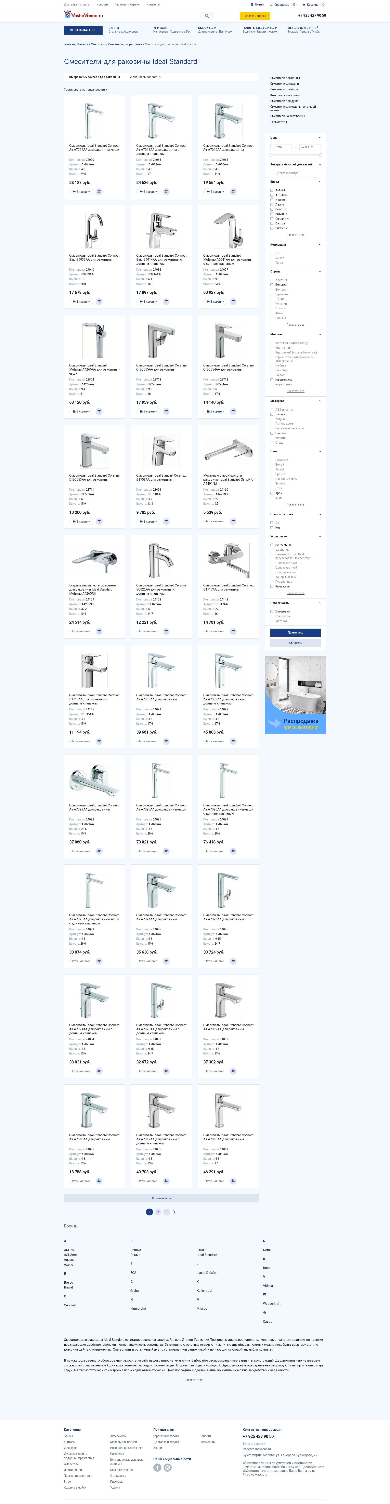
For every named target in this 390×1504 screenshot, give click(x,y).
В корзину (83, 191)
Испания (281, 303)
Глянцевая (282, 611)
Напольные (161, 31)
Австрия (281, 280)
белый (279, 469)
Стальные (115, 31)
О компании (208, 1442)
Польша (280, 317)
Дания (279, 299)
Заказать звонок (255, 16)
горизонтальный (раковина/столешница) (294, 358)
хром (278, 497)
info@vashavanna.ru (257, 1449)
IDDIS (201, 1250)
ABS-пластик (284, 409)
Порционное (283, 581)
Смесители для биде (284, 89)
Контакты (153, 4)
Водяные (249, 31)
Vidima (268, 1286)
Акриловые (131, 31)
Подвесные (177, 31)
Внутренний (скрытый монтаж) (296, 352)
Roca (266, 1268)
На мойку (281, 370)
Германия (281, 294)
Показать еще (161, 1198)
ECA (133, 1273)
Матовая (281, 621)
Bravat (279, 213)
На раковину (283, 379)
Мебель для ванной (302, 28)
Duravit (280, 228)
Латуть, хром (284, 423)
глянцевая (282, 616)
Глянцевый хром (286, 478)
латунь (280, 419)
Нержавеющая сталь (289, 428)
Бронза (280, 474)
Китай (279, 313)
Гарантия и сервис (127, 4)
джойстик (282, 549)
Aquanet (281, 199)
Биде (67, 1481)
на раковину (283, 384)
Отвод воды (118, 1475)
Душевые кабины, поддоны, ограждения (79, 1456)
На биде (280, 365)
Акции (157, 1447)
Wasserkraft (272, 1304)
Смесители (207, 28)
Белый (279, 464)
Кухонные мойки (75, 1487)
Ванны (114, 28)
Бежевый (281, 460)
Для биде (225, 31)
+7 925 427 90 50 (312, 15)
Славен (268, 1322)
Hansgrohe (138, 1308)
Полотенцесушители (260, 28)
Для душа (70, 1447)
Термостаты (278, 122)
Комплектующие (121, 1469)
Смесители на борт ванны (287, 116)
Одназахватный (286, 562)
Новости (102, 4)
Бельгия (281, 284)
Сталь (279, 442)
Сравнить (99, 191)
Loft (278, 253)
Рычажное (282, 586)
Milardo (202, 1308)
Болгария (281, 289)
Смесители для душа (284, 101)
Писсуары (116, 1481)
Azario (279, 204)
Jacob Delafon (207, 1273)
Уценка (115, 1487)
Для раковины (208, 31)
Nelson (279, 258)
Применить (295, 632)
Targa (279, 262)
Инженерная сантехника (126, 1447)
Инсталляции (73, 1469)
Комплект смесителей (285, 95)
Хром (279, 493)
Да (277, 522)
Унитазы (160, 28)
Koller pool (204, 1291)
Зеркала (293, 31)
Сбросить (295, 642)
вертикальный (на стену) (292, 343)
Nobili (267, 1250)
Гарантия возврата (166, 1436)
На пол (279, 375)
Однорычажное (286, 572)
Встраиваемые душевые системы (126, 1462)
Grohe (134, 1291)
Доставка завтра (287, 173)
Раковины (117, 1453)
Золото (280, 483)
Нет (277, 527)
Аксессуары (118, 1436)
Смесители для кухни (284, 83)
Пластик (280, 433)
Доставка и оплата (77, 4)
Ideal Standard (207, 1255)
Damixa (280, 223)
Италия (280, 308)
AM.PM (280, 190)
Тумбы (315, 31)
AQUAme (281, 195)
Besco (279, 209)
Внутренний (283, 347)
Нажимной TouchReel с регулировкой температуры (294, 556)
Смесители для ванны (285, 78)
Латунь (280, 414)
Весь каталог (85, 30)
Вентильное (283, 545)
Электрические (266, 31)
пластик (280, 438)
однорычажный (286, 577)
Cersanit (280, 218)
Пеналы (305, 31)
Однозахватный (286, 567)
